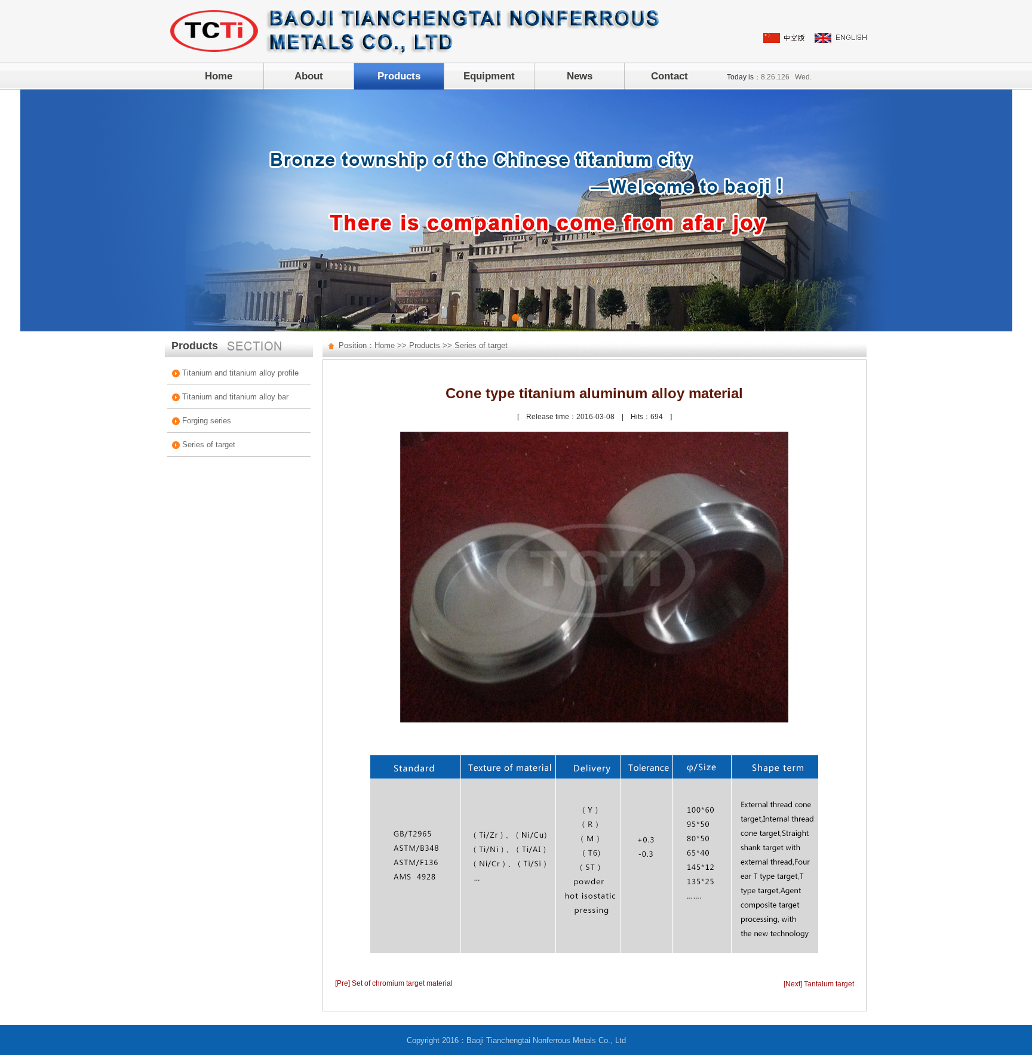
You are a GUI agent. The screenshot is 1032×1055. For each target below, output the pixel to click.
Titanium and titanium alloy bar (235, 396)
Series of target (208, 444)
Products (398, 76)
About (308, 76)
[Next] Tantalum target (819, 984)
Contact (669, 76)
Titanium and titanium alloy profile (240, 372)
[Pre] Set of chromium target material (394, 983)
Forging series (206, 420)
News (579, 76)
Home (218, 76)
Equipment (489, 76)
